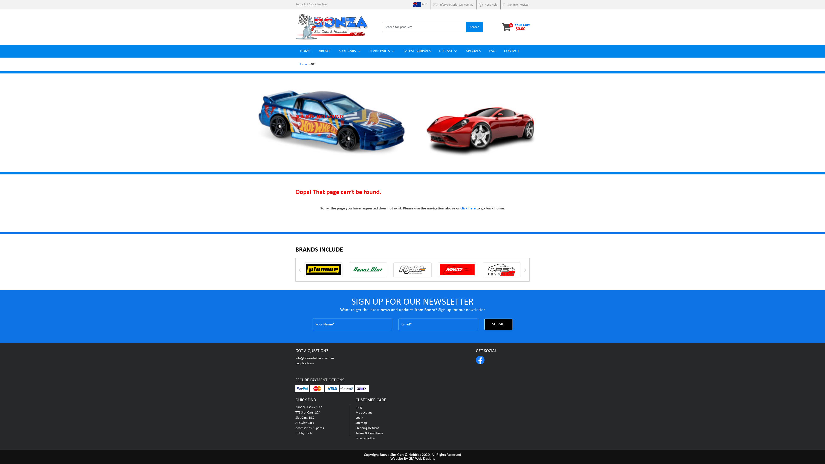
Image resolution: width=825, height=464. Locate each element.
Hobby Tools (303, 433)
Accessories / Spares (309, 428)
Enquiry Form (304, 363)
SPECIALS (473, 51)
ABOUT (324, 51)
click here (468, 208)
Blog (359, 407)
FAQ (492, 51)
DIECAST (445, 51)
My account (364, 412)
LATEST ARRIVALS (417, 51)
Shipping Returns (367, 428)
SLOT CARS (347, 51)
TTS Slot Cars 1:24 (307, 412)
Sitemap (361, 423)
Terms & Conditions (369, 433)
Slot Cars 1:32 (305, 418)
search (474, 27)
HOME (305, 51)
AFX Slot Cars (304, 423)
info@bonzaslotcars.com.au (314, 358)
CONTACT (511, 51)
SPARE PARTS (380, 51)
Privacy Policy (365, 438)
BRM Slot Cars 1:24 (308, 407)
